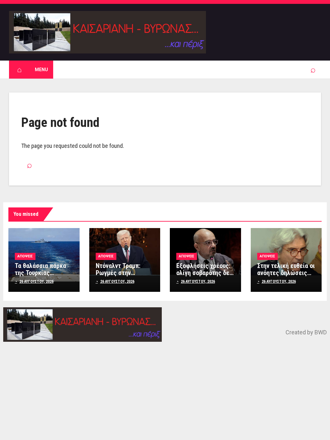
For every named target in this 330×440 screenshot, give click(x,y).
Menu (41, 69)
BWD (321, 332)
